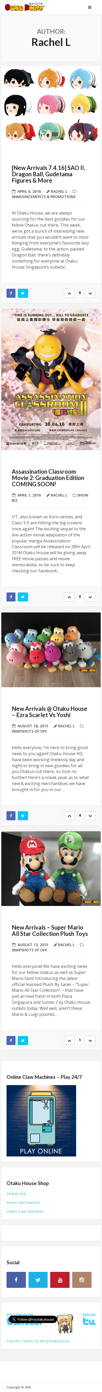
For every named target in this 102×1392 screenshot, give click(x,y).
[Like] (69, 293)
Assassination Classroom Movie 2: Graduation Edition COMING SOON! (48, 478)
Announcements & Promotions (44, 196)
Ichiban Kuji (16, 1193)
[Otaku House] (30, 7)
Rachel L (59, 191)
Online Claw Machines (25, 1211)
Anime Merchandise (23, 1202)
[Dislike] (90, 293)
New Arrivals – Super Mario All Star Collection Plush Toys (50, 930)
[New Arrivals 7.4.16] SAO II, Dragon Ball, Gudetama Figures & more (48, 174)
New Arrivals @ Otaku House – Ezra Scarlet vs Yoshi (49, 711)
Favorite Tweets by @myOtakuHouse (38, 1340)
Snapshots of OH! (29, 731)
